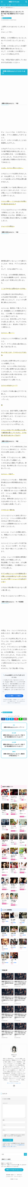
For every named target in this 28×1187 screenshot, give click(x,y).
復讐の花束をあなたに (7, 18)
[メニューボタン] (2, 2)
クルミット (14, 1054)
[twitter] (14, 1086)
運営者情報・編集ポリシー (11, 1174)
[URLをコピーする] (25, 719)
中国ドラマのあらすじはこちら (14, 1169)
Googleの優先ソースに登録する (14, 695)
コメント (5, 1103)
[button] (3, 719)
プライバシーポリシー (18, 1176)
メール (4, 1125)
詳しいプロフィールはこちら (14, 1083)
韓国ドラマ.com (14, 2)
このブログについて (9, 1176)
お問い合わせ (19, 1174)
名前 (3, 1120)
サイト (4, 1130)
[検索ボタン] (26, 2)
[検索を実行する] (25, 1154)
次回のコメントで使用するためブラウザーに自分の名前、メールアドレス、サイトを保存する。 (14, 1135)
